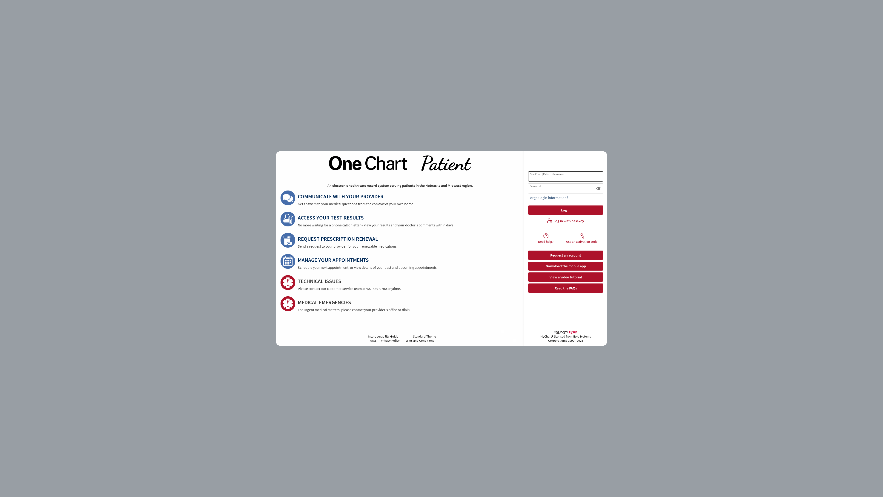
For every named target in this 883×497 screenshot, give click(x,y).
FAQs (373, 340)
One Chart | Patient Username (547, 174)
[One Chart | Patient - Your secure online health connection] (400, 163)
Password (535, 186)
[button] (598, 188)
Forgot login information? (548, 197)
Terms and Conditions (419, 340)
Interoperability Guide (383, 336)
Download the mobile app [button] (566, 266)
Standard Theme (424, 336)
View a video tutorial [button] (566, 277)
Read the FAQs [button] (566, 288)
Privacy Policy (390, 340)
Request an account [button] (565, 255)
